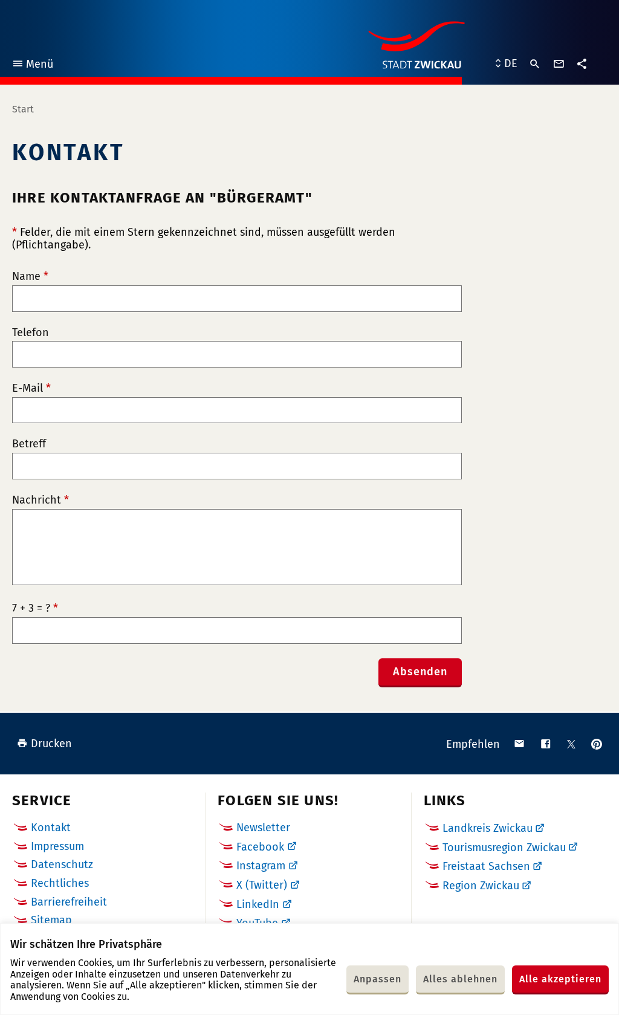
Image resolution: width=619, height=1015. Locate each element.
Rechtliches (60, 883)
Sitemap (51, 920)
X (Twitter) (261, 885)
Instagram (260, 865)
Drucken (51, 743)
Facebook (260, 847)
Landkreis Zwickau (487, 828)
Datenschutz (62, 864)
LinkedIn (257, 904)
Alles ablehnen (460, 979)
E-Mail (31, 388)
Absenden (420, 671)
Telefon (30, 332)
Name (30, 276)
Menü (32, 65)
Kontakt (51, 827)
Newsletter (263, 827)
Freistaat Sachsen (486, 866)
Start (23, 109)
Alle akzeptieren (560, 979)
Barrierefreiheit (69, 902)
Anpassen (377, 979)
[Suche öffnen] (535, 64)
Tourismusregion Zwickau (504, 847)
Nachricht (40, 500)
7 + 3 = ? (35, 608)
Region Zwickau (480, 885)
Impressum (57, 846)
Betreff (29, 444)
